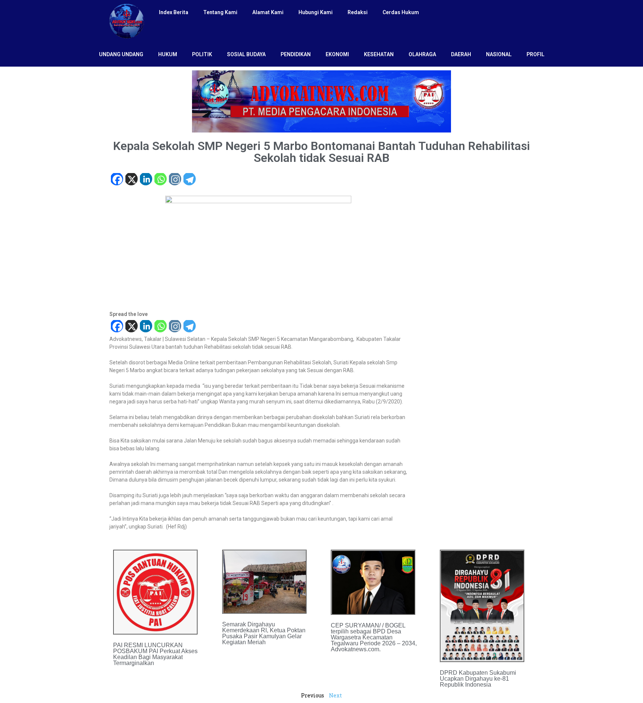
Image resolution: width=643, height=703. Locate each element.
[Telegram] (189, 180)
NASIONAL (499, 54)
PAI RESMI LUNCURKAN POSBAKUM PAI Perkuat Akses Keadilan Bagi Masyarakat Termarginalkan (155, 654)
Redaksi (358, 12)
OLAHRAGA (422, 54)
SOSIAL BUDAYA (246, 54)
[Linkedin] (145, 180)
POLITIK (202, 54)
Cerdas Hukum (401, 12)
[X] (131, 180)
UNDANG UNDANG (121, 54)
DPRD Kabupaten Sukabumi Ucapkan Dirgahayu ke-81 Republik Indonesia (478, 679)
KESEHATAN (379, 54)
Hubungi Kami (315, 12)
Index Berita (173, 12)
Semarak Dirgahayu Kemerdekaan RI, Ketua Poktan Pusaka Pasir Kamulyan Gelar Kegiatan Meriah (263, 633)
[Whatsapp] (160, 180)
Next (335, 695)
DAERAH (461, 54)
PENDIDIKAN (296, 54)
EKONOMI (337, 54)
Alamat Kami (268, 12)
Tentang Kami (220, 12)
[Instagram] (174, 180)
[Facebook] (116, 180)
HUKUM (167, 54)
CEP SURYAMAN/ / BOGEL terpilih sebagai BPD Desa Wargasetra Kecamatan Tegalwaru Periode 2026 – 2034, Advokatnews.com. (374, 637)
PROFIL (535, 54)
